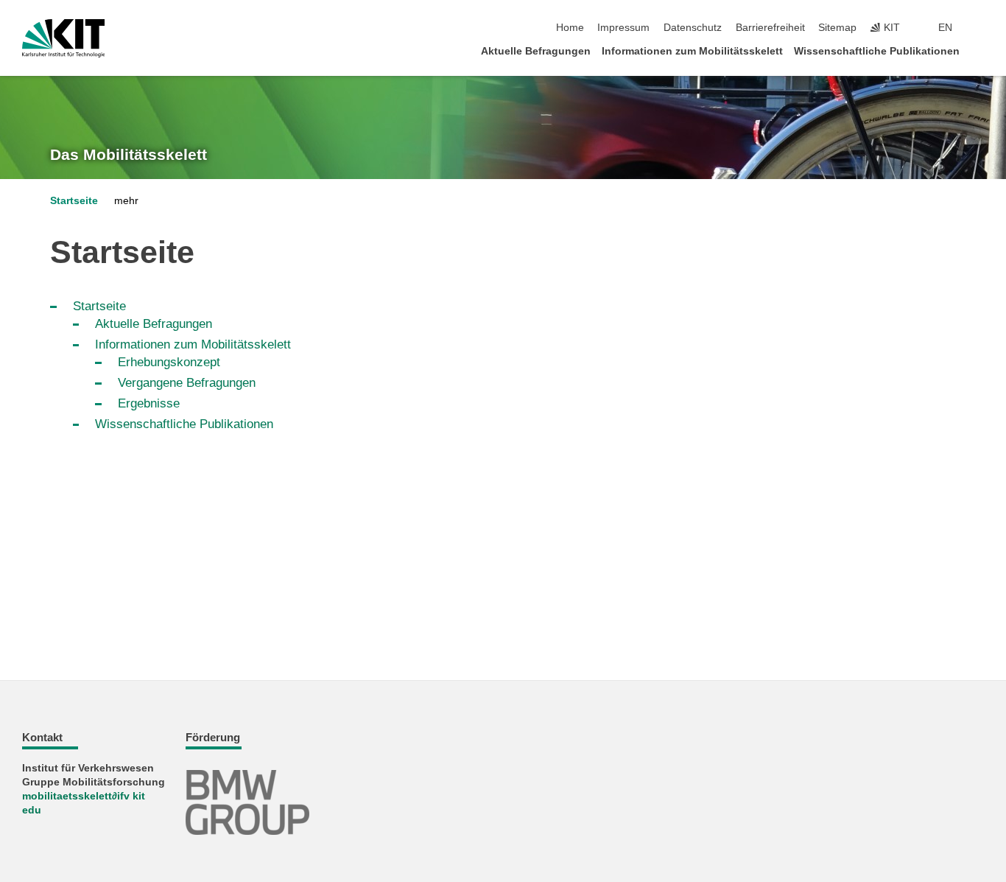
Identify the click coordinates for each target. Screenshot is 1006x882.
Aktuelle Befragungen (536, 51)
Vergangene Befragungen (187, 383)
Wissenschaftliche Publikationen (877, 51)
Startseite (74, 200)
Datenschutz (693, 27)
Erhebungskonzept (169, 362)
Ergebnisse (149, 403)
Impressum (623, 27)
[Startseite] (979, 50)
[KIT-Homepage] (63, 38)
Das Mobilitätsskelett (128, 155)
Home (570, 27)
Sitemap (837, 27)
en (945, 27)
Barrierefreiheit (770, 27)
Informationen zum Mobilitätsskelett (692, 51)
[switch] (979, 28)
